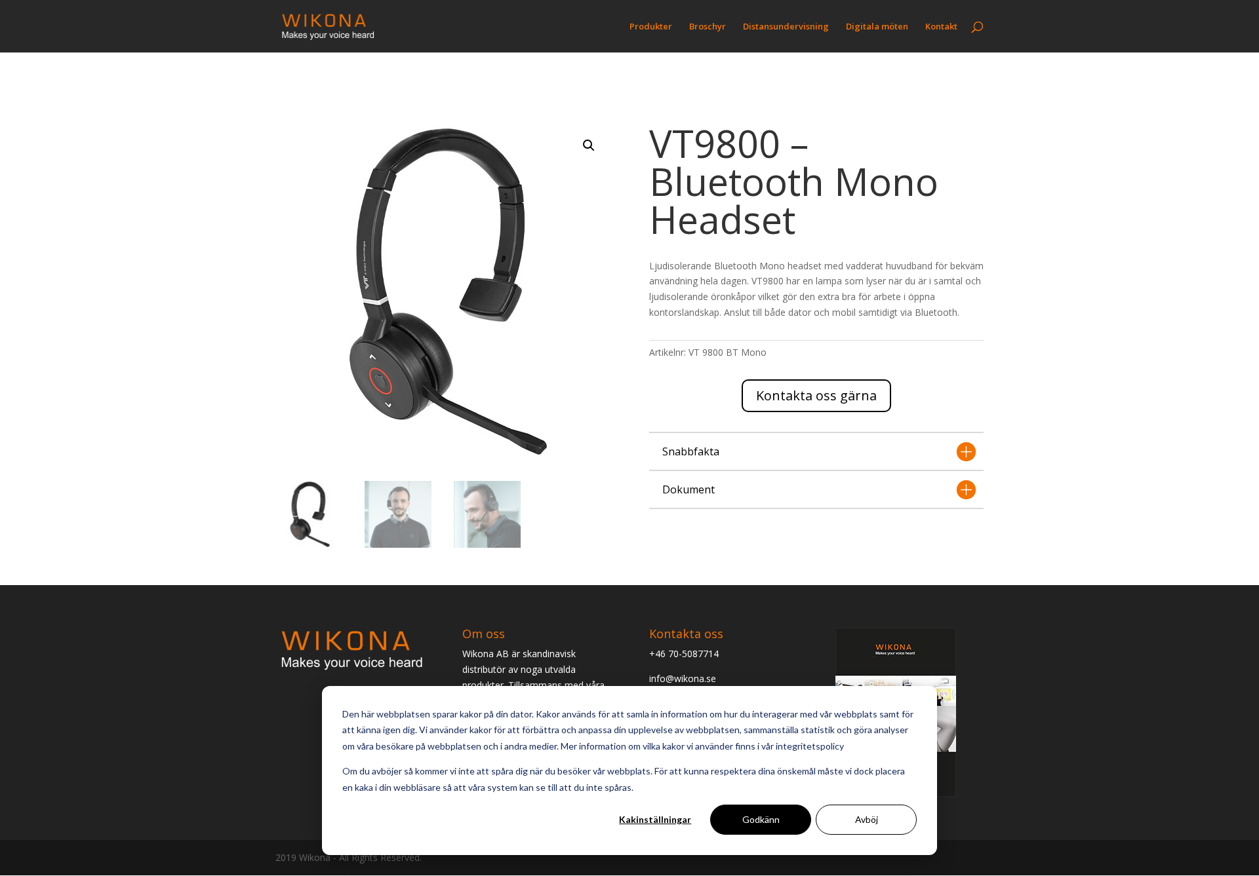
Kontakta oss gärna (816, 395)
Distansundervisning (786, 27)
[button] (589, 145)
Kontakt (941, 27)
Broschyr (707, 27)
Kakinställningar (655, 819)
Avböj (866, 819)
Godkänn (761, 819)
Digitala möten (877, 27)
